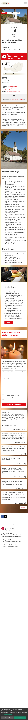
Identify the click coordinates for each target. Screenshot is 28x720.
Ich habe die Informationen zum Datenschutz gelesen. (14, 396)
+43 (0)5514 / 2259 (12, 86)
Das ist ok (20, 717)
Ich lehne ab (7, 717)
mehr (8, 322)
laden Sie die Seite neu (8, 101)
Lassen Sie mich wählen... (6, 714)
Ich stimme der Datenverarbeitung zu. (15, 399)
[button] (22, 56)
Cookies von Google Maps (18, 99)
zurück (23, 507)
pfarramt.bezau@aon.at (13, 91)
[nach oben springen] (14, 524)
